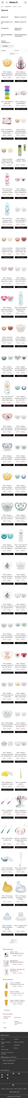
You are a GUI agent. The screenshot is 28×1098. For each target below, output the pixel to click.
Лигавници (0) (4, 28)
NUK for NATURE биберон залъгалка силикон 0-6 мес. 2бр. (7, 250)
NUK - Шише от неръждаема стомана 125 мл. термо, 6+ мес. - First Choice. (21, 73)
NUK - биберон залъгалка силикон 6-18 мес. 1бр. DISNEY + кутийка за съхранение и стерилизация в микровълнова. (7, 457)
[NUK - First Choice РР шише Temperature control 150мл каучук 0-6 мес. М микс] (7, 387)
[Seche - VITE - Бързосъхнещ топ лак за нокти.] (6, 954)
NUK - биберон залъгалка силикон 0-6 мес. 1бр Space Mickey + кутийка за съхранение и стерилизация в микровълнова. (7, 606)
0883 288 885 (11, 1063)
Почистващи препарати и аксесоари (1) (21, 35)
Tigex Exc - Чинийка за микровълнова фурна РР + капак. (20, 840)
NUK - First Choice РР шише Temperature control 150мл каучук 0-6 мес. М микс (7, 398)
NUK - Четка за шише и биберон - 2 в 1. (21, 868)
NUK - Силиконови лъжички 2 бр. (7, 811)
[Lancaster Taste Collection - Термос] (20, 150)
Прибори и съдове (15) (20, 21)
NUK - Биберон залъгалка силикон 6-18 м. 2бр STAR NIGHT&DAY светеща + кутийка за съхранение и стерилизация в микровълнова (7, 368)
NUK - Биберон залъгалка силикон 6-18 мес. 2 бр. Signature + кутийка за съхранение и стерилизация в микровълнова (7, 309)
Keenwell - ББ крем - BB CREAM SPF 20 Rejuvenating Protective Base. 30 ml (17, 970)
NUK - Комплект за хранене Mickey (20, 102)
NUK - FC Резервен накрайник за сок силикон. (20, 897)
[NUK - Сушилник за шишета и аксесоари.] (20, 801)
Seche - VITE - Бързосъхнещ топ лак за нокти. (17, 952)
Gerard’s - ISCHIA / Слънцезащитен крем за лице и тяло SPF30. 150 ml (17, 992)
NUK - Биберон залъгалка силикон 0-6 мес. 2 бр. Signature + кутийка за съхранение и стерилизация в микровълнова (7, 546)
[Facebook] (2, 1066)
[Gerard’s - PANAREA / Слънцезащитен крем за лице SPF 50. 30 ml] (6, 985)
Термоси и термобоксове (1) (5, 41)
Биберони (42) (4, 17)
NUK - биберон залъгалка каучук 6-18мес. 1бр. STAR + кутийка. (7, 487)
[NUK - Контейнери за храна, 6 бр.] (7, 92)
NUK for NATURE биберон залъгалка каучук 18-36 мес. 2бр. (7, 161)
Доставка (16, 1039)
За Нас (2, 1046)
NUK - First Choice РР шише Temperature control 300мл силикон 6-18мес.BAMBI (21, 546)
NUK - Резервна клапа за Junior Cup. (21, 926)
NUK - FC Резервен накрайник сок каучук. (7, 896)
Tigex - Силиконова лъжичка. (20, 783)
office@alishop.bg (11, 1060)
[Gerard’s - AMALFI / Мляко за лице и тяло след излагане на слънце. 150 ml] (6, 1003)
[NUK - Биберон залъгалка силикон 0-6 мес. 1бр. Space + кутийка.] (7, 654)
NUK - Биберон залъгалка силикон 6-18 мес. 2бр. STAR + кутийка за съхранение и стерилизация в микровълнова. (20, 487)
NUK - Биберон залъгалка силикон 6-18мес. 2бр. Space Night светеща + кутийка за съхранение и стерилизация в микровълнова (20, 606)
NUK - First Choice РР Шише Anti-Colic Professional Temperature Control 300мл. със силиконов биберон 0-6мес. (21, 309)
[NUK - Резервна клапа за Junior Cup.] (20, 916)
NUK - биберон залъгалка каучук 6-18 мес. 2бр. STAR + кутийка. (21, 398)
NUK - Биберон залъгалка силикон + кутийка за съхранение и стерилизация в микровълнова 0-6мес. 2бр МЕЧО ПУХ (20, 457)
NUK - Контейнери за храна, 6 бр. (7, 102)
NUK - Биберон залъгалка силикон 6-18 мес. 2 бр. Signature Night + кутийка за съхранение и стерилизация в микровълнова (21, 665)
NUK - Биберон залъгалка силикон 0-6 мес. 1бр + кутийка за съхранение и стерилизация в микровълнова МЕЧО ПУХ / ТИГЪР (7, 517)
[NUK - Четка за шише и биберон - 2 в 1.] (20, 859)
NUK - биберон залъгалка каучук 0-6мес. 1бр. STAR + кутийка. (20, 339)
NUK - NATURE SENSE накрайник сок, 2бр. (7, 927)
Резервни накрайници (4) (6, 35)
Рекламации (17, 1045)
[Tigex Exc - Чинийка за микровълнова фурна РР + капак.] (20, 829)
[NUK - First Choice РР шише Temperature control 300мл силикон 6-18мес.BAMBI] (20, 536)
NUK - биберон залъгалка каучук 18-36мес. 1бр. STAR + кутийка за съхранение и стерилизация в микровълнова (7, 73)
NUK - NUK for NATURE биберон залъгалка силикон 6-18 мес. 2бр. (21, 131)
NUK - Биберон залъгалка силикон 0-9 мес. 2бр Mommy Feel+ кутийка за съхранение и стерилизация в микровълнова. (7, 754)
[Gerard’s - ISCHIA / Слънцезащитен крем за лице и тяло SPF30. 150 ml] (6, 994)
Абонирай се (7, 1010)
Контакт (16, 1048)
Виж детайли (7, 80)
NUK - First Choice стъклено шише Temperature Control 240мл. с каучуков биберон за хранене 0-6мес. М (7, 190)
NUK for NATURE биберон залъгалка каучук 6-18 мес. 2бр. (7, 339)
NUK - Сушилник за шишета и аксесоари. (21, 811)
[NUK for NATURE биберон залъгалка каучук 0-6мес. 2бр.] (20, 239)
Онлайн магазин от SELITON (14, 1096)
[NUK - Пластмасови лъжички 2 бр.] (7, 829)
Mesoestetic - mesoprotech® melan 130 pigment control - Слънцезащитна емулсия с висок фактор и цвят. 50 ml (16, 961)
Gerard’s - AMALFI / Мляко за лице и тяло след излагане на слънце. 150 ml (17, 1001)
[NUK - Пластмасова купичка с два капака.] (7, 859)
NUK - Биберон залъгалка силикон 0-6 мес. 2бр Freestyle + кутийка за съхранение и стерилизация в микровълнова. (20, 635)
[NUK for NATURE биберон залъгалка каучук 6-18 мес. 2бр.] (7, 328)
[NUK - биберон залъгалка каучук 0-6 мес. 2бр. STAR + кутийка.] (20, 209)
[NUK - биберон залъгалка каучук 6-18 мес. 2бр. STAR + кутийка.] (20, 387)
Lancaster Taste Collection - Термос (21, 160)
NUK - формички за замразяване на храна (7, 783)
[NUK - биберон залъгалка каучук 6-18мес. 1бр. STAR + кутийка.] (7, 476)
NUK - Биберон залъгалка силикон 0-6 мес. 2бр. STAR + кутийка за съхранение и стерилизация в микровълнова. (20, 724)
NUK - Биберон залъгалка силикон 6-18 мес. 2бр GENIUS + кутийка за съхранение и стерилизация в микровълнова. (7, 635)
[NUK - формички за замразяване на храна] (7, 773)
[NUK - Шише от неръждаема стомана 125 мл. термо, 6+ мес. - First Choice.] (20, 63)
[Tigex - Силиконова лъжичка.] (20, 773)
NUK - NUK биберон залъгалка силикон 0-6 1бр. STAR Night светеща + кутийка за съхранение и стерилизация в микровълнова (7, 724)
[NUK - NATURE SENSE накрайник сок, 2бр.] (7, 916)
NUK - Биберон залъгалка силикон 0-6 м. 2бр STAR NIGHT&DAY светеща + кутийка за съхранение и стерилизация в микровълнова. (7, 695)
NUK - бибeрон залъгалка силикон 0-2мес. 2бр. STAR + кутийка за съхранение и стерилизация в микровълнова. (20, 279)
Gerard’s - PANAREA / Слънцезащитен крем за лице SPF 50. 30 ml (17, 983)
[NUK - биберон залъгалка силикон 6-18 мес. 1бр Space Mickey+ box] (7, 565)
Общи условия (4, 1049)
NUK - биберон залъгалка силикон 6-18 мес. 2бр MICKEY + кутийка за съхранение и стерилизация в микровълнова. (20, 190)
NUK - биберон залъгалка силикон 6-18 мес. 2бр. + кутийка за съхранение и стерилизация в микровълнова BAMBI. (7, 279)
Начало (2, 1039)
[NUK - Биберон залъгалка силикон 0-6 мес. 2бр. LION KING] (20, 417)
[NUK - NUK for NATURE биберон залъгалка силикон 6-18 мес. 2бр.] (20, 120)
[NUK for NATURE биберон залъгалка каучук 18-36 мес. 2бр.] (7, 150)
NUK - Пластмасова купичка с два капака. (7, 868)
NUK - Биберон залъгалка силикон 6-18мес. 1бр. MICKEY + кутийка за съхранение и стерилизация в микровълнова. (7, 428)
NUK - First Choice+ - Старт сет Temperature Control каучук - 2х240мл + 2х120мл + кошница (7, 131)
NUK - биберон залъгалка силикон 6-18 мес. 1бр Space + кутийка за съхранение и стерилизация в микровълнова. (20, 517)
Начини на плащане (19, 1042)
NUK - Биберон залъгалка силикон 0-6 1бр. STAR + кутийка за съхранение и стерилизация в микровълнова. (21, 576)
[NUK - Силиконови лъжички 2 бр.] (7, 801)
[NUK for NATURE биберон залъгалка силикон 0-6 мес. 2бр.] (7, 239)
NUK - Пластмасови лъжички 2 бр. (7, 839)
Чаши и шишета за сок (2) (7, 22)
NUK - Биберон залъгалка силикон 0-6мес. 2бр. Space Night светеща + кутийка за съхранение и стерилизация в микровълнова (21, 754)
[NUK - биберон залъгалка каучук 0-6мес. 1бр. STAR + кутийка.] (20, 328)
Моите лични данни (15, 1091)
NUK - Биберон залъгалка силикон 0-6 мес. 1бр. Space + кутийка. (7, 665)
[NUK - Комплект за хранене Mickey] (20, 92)
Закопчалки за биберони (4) (18, 29)
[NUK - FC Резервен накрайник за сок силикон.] (20, 886)
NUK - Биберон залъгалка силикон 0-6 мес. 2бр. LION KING (21, 428)
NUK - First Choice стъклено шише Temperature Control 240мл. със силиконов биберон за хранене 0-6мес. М (7, 220)
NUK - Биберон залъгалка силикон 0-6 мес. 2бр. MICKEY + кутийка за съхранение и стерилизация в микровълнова (20, 368)
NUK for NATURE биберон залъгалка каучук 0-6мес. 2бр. (20, 250)
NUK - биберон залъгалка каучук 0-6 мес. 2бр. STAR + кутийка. (20, 220)
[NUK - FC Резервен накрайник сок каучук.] (7, 886)
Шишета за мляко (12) (20, 17)
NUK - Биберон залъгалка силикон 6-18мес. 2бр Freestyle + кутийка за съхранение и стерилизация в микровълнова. (20, 695)
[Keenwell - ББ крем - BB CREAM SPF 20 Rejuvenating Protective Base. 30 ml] (6, 972)
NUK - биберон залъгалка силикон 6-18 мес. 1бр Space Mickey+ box (7, 576)
